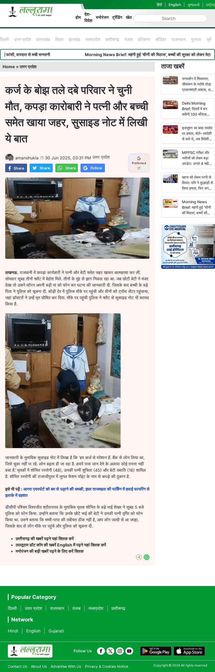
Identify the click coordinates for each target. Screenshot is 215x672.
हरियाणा (144, 39)
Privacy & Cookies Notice (106, 666)
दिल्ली (4, 39)
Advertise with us (66, 666)
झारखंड (74, 39)
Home (9, 66)
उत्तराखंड (43, 39)
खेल (129, 17)
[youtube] (129, 651)
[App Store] (189, 651)
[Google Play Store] (155, 651)
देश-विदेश (88, 17)
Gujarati (56, 630)
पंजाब (129, 39)
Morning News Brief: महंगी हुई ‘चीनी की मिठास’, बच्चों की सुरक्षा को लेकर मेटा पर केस (196, 213)
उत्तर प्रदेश (22, 39)
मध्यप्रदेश (92, 39)
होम (78, 17)
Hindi (13, 630)
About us (39, 666)
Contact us (17, 666)
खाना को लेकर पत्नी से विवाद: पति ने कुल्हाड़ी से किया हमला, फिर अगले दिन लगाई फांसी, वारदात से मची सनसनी (197, 188)
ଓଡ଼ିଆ (210, 4)
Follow (96, 168)
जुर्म (208, 39)
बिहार (59, 39)
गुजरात (196, 39)
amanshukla (27, 157)
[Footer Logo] (30, 651)
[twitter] (110, 651)
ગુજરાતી (193, 4)
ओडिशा (160, 39)
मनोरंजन (102, 17)
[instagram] (120, 651)
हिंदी (159, 4)
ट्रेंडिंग (117, 17)
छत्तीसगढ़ (112, 39)
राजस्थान (178, 39)
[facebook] (101, 651)
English (175, 4)
